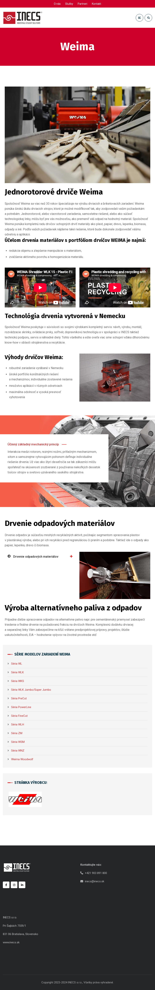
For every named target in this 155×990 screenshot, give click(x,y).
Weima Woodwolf (22, 759)
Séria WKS (17, 681)
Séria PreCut (19, 698)
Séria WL (16, 663)
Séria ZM (16, 733)
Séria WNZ (17, 750)
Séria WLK (17, 672)
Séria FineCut (19, 716)
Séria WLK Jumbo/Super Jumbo (31, 689)
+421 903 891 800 (96, 873)
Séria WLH (17, 724)
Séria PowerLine (21, 707)
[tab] (40, 556)
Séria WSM (18, 742)
